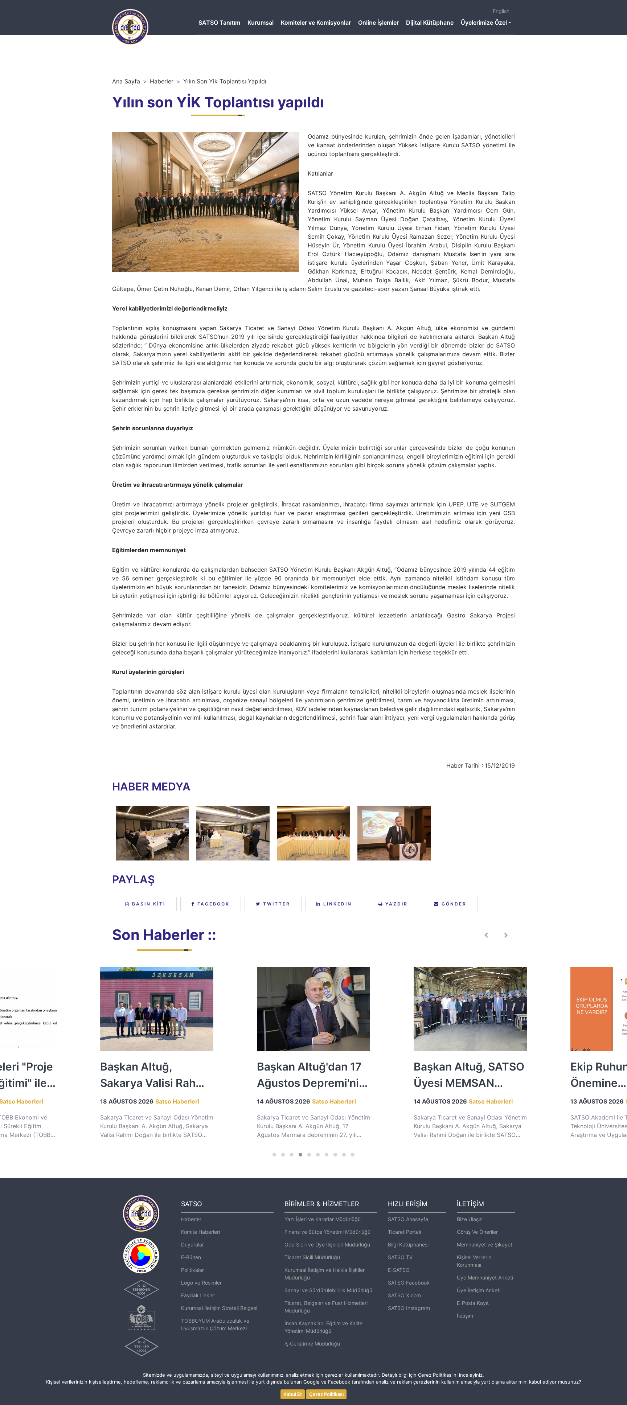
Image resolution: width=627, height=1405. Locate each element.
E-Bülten (191, 1257)
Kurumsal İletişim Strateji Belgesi (219, 1308)
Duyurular (192, 1244)
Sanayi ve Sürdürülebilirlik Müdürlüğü (328, 1290)
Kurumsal (260, 22)
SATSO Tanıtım (219, 22)
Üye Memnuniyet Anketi (485, 1277)
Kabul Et (292, 1394)
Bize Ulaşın (470, 1219)
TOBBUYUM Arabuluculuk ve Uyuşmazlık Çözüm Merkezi (215, 1324)
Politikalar (192, 1270)
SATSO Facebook (409, 1282)
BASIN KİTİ (147, 904)
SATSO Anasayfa (408, 1219)
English (501, 11)
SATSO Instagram (409, 1308)
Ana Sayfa (126, 81)
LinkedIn (336, 904)
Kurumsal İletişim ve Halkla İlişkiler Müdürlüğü (324, 1274)
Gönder (453, 904)
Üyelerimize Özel (484, 22)
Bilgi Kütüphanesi (408, 1244)
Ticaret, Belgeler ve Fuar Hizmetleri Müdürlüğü (326, 1307)
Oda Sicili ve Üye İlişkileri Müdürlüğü (327, 1244)
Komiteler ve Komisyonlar (316, 22)
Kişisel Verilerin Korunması (474, 1261)
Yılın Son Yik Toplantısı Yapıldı (224, 81)
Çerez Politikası (326, 1394)
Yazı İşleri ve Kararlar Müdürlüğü (322, 1219)
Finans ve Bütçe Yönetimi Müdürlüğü (327, 1232)
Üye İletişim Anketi (478, 1290)
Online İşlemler (378, 22)
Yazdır (395, 904)
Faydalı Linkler (198, 1295)
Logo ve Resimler (201, 1282)
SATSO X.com (404, 1295)
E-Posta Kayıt (473, 1303)
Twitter (275, 904)
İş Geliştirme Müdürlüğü (312, 1343)
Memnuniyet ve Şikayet (484, 1244)
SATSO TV (400, 1257)
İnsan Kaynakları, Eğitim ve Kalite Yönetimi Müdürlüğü (323, 1327)
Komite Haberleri (200, 1232)
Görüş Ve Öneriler (477, 1232)
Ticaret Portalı (404, 1232)
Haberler (161, 81)
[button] (274, 1154)
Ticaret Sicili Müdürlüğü (312, 1257)
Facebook (212, 904)
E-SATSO (399, 1270)
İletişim (465, 1315)
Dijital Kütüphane (430, 22)
